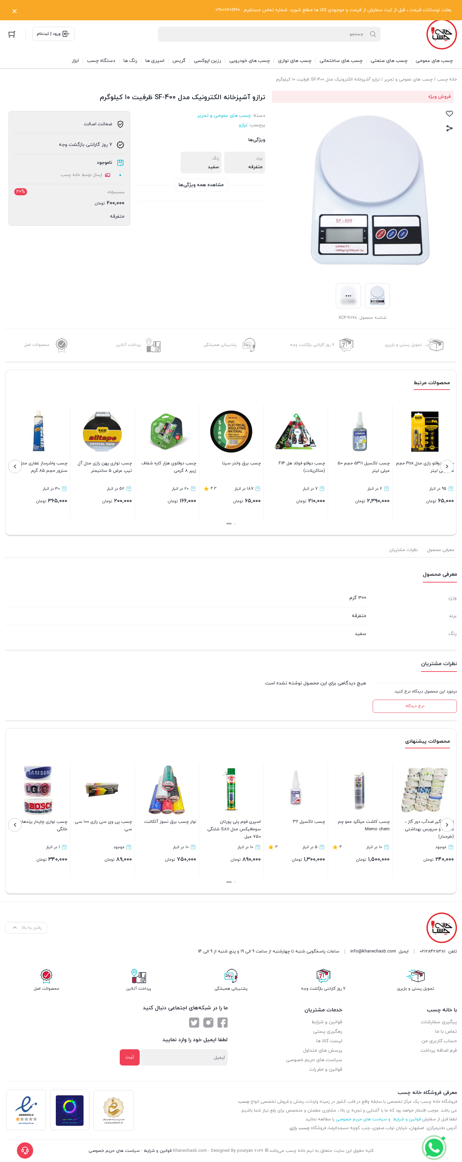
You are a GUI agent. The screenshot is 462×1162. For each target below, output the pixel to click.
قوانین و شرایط (326, 1022)
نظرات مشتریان (403, 550)
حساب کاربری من (439, 1041)
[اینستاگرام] (208, 1022)
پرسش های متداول (322, 1050)
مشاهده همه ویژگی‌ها (201, 185)
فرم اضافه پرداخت (438, 1050)
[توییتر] (194, 1022)
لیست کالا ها (329, 1041)
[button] (235, 523)
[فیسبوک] (222, 1022)
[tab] (440, 550)
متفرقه (117, 216)
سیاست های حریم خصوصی (314, 1060)
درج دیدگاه (415, 706)
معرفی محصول (440, 550)
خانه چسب (447, 79)
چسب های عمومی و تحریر (408, 79)
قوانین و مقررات (325, 1069)
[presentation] (447, 466)
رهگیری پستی (327, 1031)
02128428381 (432, 951)
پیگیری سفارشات (439, 1022)
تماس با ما (446, 1031)
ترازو (243, 125)
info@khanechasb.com (373, 951)
